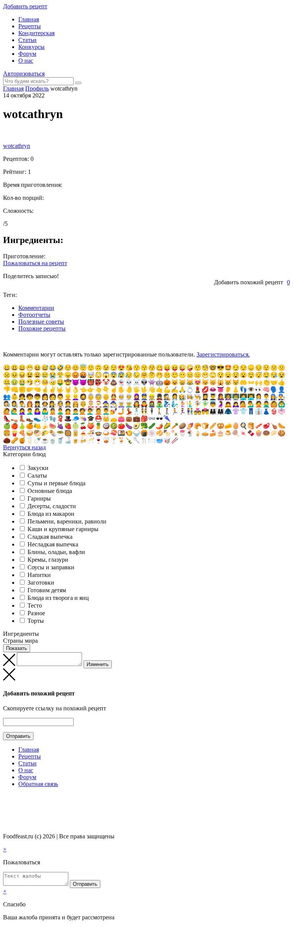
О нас (25, 60)
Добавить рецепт (25, 6)
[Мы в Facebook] (13, 799)
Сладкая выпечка (49, 536)
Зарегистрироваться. (223, 354)
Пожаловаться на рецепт (35, 263)
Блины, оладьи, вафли (56, 552)
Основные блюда (49, 491)
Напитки (39, 575)
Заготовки (40, 582)
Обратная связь (38, 784)
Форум (27, 53)
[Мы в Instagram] (21, 799)
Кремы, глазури (47, 559)
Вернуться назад (24, 447)
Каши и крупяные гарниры (62, 529)
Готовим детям (46, 590)
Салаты (37, 475)
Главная (28, 19)
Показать (16, 648)
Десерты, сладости (51, 506)
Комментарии (36, 308)
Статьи (27, 40)
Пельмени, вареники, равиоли (66, 521)
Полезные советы (41, 321)
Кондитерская (36, 33)
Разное (36, 613)
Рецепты (29, 26)
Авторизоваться (24, 73)
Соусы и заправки (50, 567)
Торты (35, 620)
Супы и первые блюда (56, 483)
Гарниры (39, 498)
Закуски (37, 468)
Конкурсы (31, 47)
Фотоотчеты (34, 314)
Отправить (18, 736)
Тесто (34, 605)
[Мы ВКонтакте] (6, 799)
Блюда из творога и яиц (58, 598)
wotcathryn (16, 146)
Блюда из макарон (50, 513)
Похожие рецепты (42, 328)
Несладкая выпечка (52, 544)
